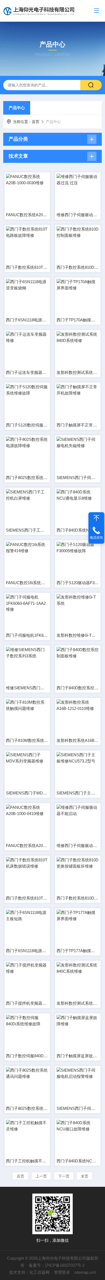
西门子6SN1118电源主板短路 (27, 950)
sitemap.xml (85, 1272)
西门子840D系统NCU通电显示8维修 (78, 530)
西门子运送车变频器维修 (27, 372)
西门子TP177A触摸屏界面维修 (78, 950)
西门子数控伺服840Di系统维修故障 (27, 1055)
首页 (35, 121)
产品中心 (17, 107)
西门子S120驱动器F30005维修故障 (78, 582)
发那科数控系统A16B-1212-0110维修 (78, 740)
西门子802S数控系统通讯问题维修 (27, 1108)
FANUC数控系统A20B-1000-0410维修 (27, 845)
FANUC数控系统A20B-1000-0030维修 (27, 214)
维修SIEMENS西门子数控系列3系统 (27, 688)
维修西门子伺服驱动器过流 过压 (78, 214)
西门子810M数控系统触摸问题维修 (27, 740)
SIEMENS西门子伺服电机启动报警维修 (78, 1108)
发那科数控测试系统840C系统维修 (78, 1003)
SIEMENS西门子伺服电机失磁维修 (78, 477)
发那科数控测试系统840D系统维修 (78, 372)
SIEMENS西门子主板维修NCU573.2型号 (78, 793)
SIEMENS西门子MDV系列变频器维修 (27, 793)
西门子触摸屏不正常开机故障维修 (78, 425)
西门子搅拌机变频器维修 (27, 1003)
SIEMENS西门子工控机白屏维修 (27, 530)
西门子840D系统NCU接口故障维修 (78, 1161)
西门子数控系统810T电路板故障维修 (27, 267)
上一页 (41, 1176)
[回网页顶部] (96, 518)
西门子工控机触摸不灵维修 (27, 1161)
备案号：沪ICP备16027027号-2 (57, 1265)
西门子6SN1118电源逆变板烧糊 (27, 320)
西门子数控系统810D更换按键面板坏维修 (78, 898)
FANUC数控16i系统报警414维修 (27, 582)
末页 (84, 1176)
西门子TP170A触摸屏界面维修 (78, 320)
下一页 (63, 1176)
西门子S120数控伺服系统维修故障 (27, 425)
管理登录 (62, 1272)
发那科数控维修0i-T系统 (78, 635)
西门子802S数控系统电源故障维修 (27, 477)
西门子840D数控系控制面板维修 (78, 688)
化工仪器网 (39, 1272)
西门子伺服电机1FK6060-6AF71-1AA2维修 (27, 635)
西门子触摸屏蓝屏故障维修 (78, 1055)
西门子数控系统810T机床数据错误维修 (27, 898)
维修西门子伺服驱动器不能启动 (78, 845)
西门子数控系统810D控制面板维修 (78, 267)
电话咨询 (96, 537)
